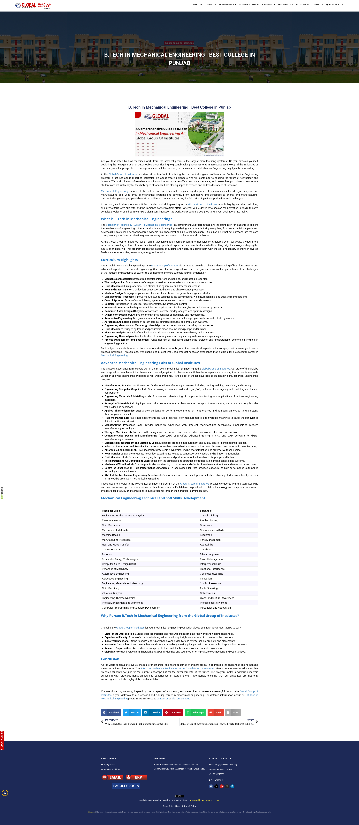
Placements (284, 4)
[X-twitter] (216, 786)
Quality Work (333, 4)
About (196, 4)
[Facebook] (211, 786)
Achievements (226, 4)
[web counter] (179, 796)
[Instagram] (227, 786)
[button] (111, 712)
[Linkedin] (232, 786)
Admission (267, 4)
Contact (316, 4)
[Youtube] (222, 786)
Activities (301, 4)
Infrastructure (247, 4)
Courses (209, 4)
